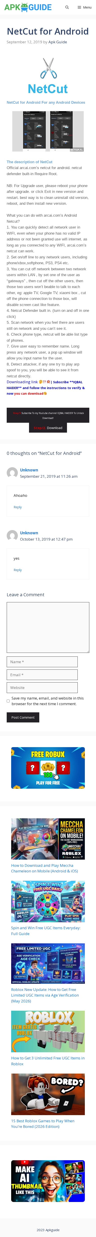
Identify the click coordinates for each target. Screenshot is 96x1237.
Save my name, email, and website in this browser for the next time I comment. (48, 701)
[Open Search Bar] (67, 7)
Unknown (29, 470)
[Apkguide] (27, 7)
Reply (18, 507)
